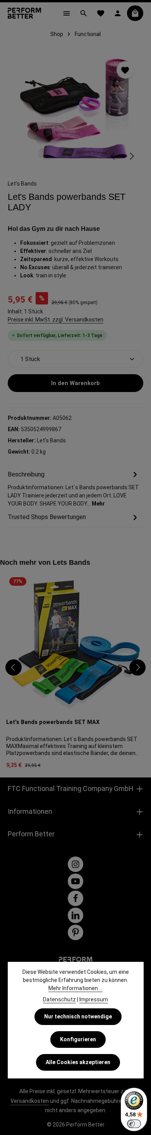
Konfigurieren (78, 1039)
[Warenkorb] (135, 13)
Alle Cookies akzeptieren (78, 1062)
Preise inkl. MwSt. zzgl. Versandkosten (55, 319)
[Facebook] (75, 898)
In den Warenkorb (75, 383)
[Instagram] (75, 864)
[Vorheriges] (113, 156)
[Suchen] (83, 13)
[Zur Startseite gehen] (24, 13)
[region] (75, 110)
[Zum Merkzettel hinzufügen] (125, 70)
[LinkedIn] (75, 915)
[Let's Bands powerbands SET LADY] (75, 110)
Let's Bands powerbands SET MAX (53, 722)
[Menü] (66, 13)
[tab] (73, 488)
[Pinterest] (75, 932)
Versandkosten (29, 1101)
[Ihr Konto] (117, 13)
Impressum (93, 999)
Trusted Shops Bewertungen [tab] (47, 517)
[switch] (134, 1124)
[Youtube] (75, 881)
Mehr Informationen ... (75, 988)
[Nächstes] (131, 156)
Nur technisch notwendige (78, 1016)
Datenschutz (59, 999)
